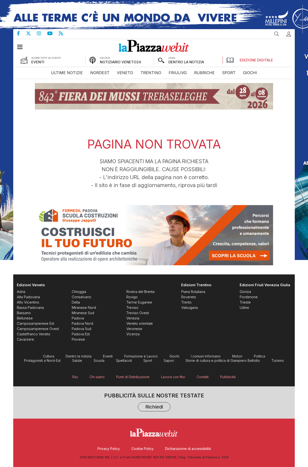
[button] (288, 34)
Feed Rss (64, 33)
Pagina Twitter (31, 33)
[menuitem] (67, 72)
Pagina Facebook (21, 33)
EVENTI (37, 62)
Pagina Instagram (42, 33)
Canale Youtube (53, 33)
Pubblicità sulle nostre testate (154, 402)
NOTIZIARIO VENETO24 (120, 62)
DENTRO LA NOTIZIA (186, 62)
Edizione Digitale (256, 60)
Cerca (276, 34)
